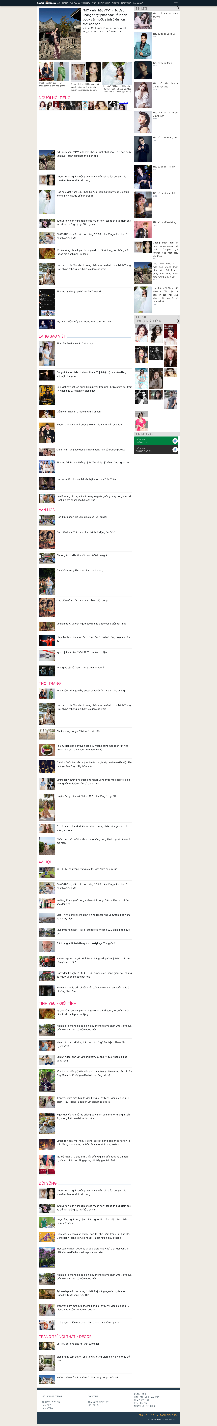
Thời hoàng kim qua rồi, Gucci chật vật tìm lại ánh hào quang (91, 693)
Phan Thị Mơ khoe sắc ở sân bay (75, 345)
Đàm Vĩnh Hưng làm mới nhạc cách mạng (80, 572)
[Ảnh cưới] (122, 102)
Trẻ (94, 3)
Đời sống (75, 3)
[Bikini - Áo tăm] (85, 106)
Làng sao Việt (52, 338)
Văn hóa (86, 3)
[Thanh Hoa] (101, 106)
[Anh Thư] (62, 106)
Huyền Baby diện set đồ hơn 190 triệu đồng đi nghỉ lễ (86, 798)
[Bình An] (112, 106)
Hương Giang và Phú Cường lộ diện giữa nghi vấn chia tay (89, 427)
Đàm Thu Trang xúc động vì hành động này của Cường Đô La (91, 452)
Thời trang (104, 3)
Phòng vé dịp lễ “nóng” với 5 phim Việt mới (80, 670)
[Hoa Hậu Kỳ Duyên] (56, 106)
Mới (58, 3)
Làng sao (138, 3)
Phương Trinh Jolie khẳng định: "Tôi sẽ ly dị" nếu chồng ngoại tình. (94, 464)
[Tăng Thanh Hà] (49, 106)
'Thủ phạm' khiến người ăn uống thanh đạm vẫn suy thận (88, 1375)
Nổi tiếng (126, 3)
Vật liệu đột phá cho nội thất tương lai (78, 1397)
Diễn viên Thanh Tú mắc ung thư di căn (79, 414)
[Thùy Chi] (78, 106)
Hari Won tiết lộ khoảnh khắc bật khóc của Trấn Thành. (87, 481)
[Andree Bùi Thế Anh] (70, 106)
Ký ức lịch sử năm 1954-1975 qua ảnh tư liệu (82, 654)
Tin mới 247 (144, 527)
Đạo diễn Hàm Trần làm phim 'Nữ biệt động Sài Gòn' (86, 534)
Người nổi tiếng (54, 98)
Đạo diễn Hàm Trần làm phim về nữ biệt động (82, 602)
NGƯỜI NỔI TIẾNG (148, 414)
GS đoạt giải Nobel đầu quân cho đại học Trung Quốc (86, 996)
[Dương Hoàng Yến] (122, 109)
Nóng (65, 3)
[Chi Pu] (91, 106)
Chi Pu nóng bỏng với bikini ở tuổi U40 (78, 733)
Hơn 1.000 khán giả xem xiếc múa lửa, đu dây (82, 519)
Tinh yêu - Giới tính (57, 1057)
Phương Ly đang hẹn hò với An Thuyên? (79, 293)
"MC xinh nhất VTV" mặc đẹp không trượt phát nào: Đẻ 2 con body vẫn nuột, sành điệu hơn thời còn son (105, 17)
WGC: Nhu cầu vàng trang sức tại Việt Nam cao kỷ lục (87, 922)
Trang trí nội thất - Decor (65, 1390)
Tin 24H (141, 409)
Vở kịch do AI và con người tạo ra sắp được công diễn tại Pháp (91, 626)
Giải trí (115, 3)
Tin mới (141, 8)
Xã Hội (45, 915)
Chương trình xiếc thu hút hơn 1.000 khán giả (82, 557)
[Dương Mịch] (42, 106)
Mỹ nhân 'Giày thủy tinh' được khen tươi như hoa (84, 323)
